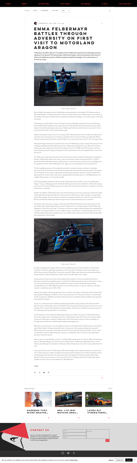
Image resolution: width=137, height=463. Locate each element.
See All (110, 388)
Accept (129, 460)
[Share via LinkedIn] (44, 372)
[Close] (135, 460)
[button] (110, 10)
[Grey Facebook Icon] (73, 453)
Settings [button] (111, 460)
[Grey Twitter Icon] (68, 453)
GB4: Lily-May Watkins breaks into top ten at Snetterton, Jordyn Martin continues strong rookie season (68, 411)
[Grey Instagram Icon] (62, 453)
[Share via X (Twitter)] (39, 372)
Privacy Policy (74, 460)
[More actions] (102, 23)
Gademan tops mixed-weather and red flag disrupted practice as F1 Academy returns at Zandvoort (37, 411)
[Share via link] (48, 372)
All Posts (27, 10)
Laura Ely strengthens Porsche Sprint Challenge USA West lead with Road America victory (99, 411)
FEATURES (55, 10)
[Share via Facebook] (35, 372)
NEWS (35, 10)
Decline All (119, 460)
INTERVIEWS (44, 10)
